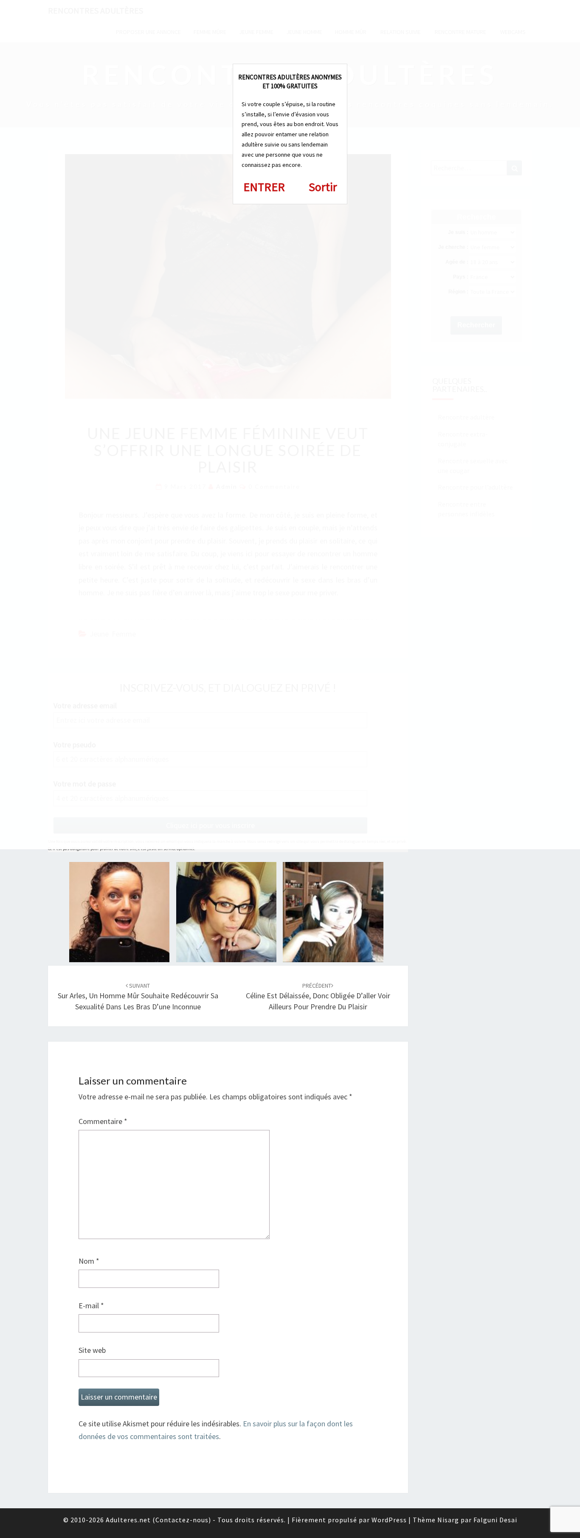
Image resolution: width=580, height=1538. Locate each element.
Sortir (323, 186)
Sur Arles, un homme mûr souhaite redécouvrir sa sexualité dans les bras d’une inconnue (138, 996)
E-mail (91, 1305)
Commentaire (103, 1121)
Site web (92, 1350)
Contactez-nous (181, 1519)
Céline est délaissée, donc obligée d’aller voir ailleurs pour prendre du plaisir (318, 996)
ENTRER (264, 186)
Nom (89, 1261)
